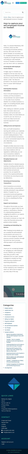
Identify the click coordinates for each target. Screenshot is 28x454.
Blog (9, 17)
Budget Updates (9, 308)
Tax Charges (8, 327)
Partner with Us (5, 403)
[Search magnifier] (23, 12)
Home (5, 17)
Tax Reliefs (7, 330)
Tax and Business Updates (11, 325)
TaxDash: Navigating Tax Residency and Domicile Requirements (15, 365)
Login (3, 444)
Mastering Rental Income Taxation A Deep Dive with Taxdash (15, 354)
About (3, 401)
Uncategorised (8, 367)
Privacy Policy (5, 405)
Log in (17, 2)
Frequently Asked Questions (9, 409)
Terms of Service (6, 411)
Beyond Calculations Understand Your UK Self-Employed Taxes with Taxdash (15, 336)
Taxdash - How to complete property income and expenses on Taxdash (14, 341)
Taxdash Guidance (9, 332)
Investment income (9, 316)
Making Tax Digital (9, 319)
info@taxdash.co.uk (8, 432)
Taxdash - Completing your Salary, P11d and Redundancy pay (14, 361)
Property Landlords (9, 321)
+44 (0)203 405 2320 (8, 430)
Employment (8, 314)
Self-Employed (8, 323)
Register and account (7, 442)
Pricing (3, 407)
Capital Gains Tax (9, 310)
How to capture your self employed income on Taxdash (15, 357)
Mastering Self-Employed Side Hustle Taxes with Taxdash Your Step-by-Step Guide (14, 350)
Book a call (23, 2)
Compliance (7, 312)
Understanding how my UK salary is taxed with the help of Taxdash (15, 345)
